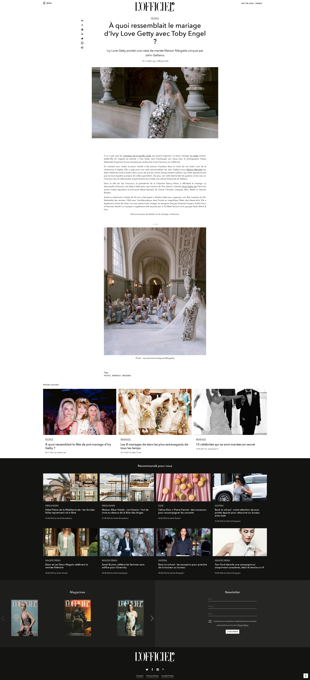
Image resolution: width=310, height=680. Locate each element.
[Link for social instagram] (157, 670)
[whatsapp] (82, 43)
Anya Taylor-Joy (189, 186)
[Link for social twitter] (147, 670)
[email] (82, 21)
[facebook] (82, 25)
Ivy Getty (194, 156)
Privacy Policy (243, 625)
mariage (116, 376)
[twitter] (82, 39)
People (155, 18)
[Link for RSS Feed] (163, 669)
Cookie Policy (167, 676)
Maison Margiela (194, 169)
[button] (203, 294)
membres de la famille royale (137, 156)
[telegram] (82, 48)
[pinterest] (82, 30)
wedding (126, 376)
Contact (139, 676)
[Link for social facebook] (152, 670)
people (107, 376)
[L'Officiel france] (155, 6)
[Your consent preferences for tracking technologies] (305, 675)
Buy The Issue (247, 3)
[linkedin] (82, 34)
